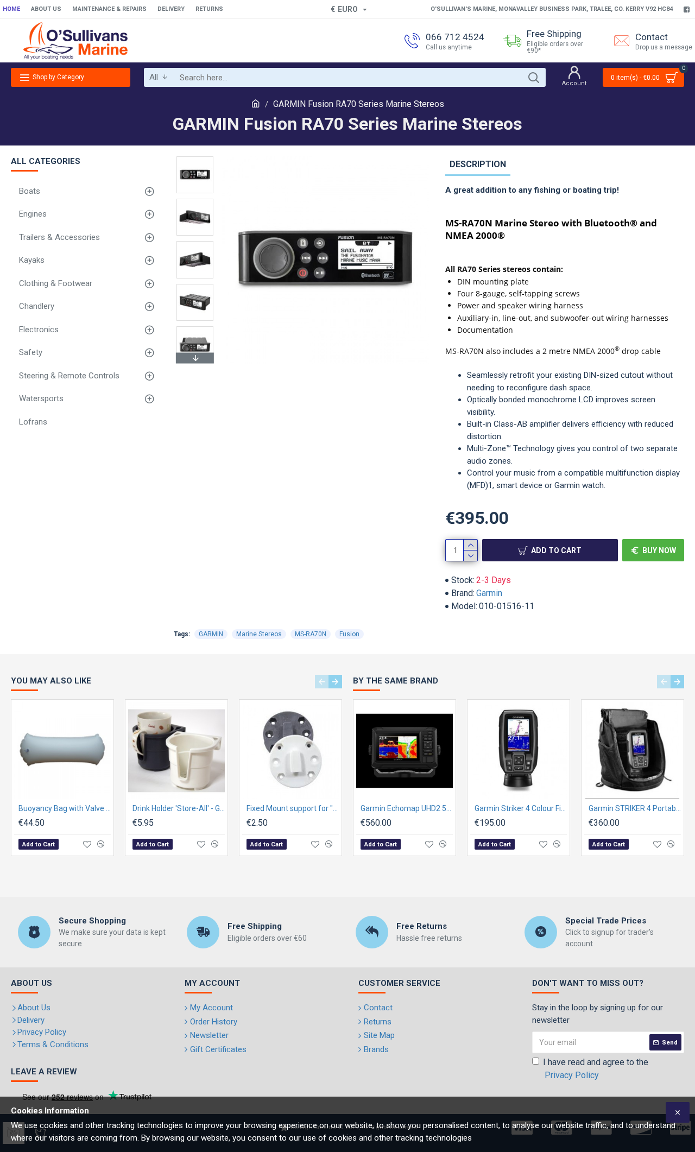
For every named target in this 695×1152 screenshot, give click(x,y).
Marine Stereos (259, 634)
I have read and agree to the (595, 1068)
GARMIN (211, 634)
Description (478, 164)
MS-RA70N (310, 634)
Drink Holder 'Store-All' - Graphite (178, 808)
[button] (195, 159)
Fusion (349, 634)
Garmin (489, 593)
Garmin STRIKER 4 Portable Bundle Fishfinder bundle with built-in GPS (635, 808)
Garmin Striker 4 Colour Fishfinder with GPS (521, 808)
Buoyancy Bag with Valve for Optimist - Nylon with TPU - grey (64, 808)
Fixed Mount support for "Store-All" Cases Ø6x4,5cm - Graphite (293, 808)
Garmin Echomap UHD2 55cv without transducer (407, 808)
